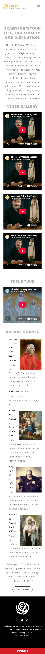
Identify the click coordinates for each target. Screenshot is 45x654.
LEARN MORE (22, 589)
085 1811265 (25, 636)
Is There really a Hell (19, 391)
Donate (22, 650)
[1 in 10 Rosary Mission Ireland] (13, 3)
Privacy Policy (7, 645)
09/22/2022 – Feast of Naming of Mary (13, 523)
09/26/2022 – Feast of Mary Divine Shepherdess (13, 423)
